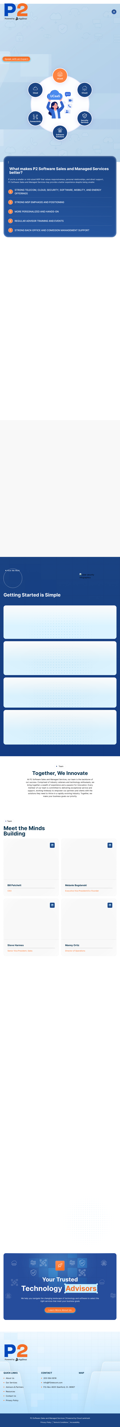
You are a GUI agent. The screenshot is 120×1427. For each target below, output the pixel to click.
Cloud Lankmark (83, 1418)
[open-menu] (114, 11)
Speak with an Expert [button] (16, 59)
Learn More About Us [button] (60, 1310)
